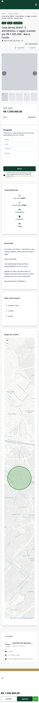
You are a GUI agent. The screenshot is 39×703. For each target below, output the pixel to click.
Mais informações (12, 298)
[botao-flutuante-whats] (35, 698)
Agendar (25, 699)
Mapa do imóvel (11, 334)
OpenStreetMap (22, 618)
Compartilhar (21, 48)
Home (4, 13)
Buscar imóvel (13, 13)
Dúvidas (9, 699)
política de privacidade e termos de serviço (20, 177)
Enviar (19, 169)
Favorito (33, 48)
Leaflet (14, 618)
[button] (4, 73)
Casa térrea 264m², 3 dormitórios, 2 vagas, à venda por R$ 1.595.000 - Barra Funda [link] (19, 17)
